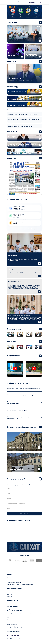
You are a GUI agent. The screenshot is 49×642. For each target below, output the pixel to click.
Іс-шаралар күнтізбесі (12, 592)
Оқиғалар (9, 594)
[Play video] (15, 368)
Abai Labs (9, 580)
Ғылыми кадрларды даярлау (14, 582)
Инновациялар (10, 577)
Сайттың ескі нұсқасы (12, 606)
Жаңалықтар (10, 596)
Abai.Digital (31, 2)
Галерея (9, 604)
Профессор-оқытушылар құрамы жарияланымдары (20, 584)
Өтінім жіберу (24, 514)
